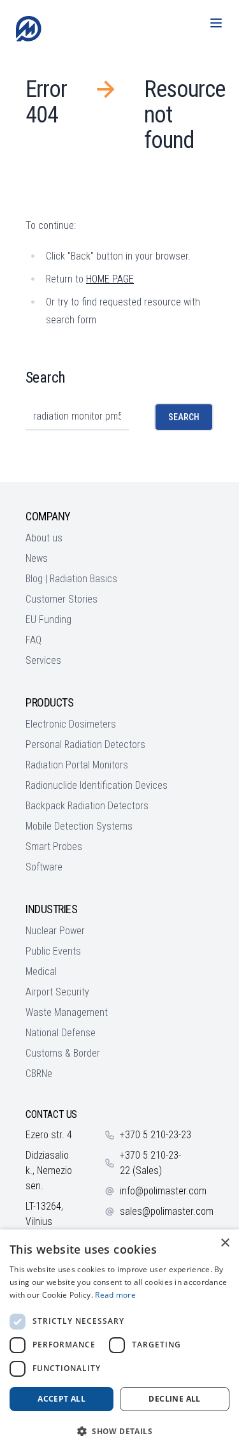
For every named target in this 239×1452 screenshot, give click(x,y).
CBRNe (38, 1073)
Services (43, 660)
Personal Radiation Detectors (85, 744)
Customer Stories (61, 599)
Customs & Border (62, 1053)
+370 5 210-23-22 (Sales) (150, 1163)
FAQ (33, 640)
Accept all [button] (61, 1398)
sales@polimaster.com (167, 1211)
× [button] (224, 1243)
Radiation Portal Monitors (76, 765)
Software (43, 867)
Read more (115, 1294)
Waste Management (66, 1012)
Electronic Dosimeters (70, 724)
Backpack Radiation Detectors (86, 806)
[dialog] (119, 1340)
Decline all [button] (174, 1398)
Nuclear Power (55, 931)
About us (43, 538)
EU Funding (48, 619)
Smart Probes (53, 846)
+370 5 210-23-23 (155, 1135)
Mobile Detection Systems (79, 826)
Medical (41, 971)
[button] (119, 1431)
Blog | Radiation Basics (71, 579)
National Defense (60, 1033)
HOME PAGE (110, 279)
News (36, 558)
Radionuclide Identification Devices (96, 785)
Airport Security (57, 992)
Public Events (53, 951)
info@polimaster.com (163, 1191)
